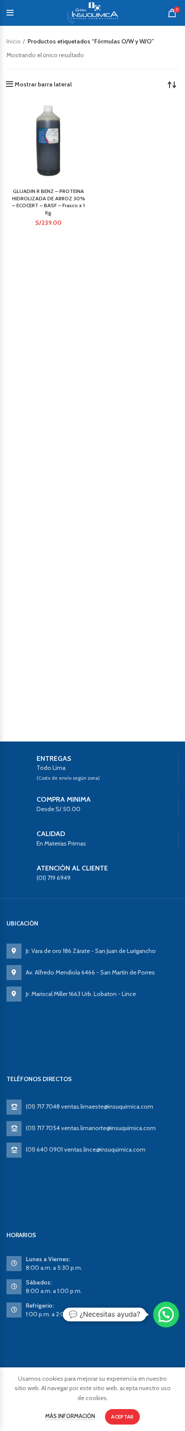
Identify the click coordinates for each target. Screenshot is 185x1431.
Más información (70, 1416)
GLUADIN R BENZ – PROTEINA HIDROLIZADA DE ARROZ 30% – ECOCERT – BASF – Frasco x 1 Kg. (48, 202)
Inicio (13, 41)
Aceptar (122, 1416)
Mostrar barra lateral (43, 84)
